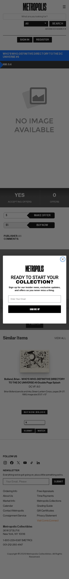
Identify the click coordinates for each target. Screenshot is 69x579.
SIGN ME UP (34, 309)
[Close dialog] (62, 259)
